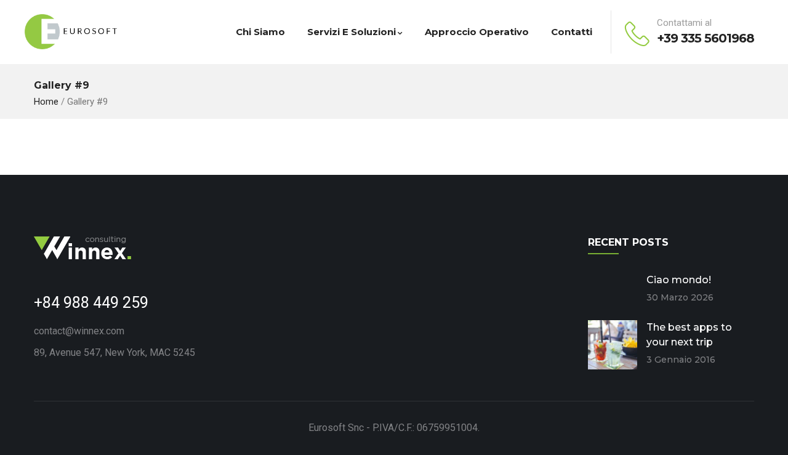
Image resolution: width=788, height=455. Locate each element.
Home (46, 101)
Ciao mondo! (678, 280)
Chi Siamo (260, 32)
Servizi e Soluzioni (351, 32)
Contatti (571, 32)
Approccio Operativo (477, 32)
